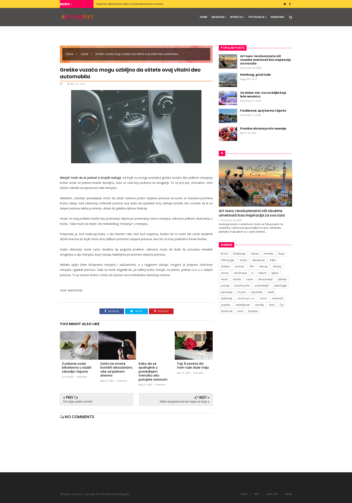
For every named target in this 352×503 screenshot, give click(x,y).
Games (255, 253)
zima (272, 305)
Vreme (243, 260)
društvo (225, 266)
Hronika (268, 253)
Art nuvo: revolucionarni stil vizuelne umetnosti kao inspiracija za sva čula (252, 213)
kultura (262, 273)
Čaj (281, 305)
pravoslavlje (262, 285)
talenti (263, 298)
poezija (225, 285)
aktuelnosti (258, 260)
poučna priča (242, 285)
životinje (253, 311)
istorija (225, 273)
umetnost (277, 298)
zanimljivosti (242, 305)
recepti (242, 292)
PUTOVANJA (256, 17)
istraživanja (240, 273)
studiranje (226, 298)
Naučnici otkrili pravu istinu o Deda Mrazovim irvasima (130, 4)
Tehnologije (227, 260)
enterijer (240, 266)
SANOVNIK (277, 17)
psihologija (280, 285)
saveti (85, 54)
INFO (257, 494)
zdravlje (259, 305)
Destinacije (239, 253)
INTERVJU (236, 17)
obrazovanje (265, 279)
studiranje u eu (246, 298)
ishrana (277, 266)
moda (224, 279)
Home (70, 54)
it (252, 273)
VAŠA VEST (272, 494)
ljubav (275, 273)
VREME (288, 494)
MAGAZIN (217, 17)
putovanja (226, 292)
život (240, 311)
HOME (203, 17)
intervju (263, 266)
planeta (282, 279)
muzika (237, 279)
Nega (281, 253)
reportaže (256, 292)
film (252, 266)
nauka (249, 279)
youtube (225, 305)
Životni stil (226, 311)
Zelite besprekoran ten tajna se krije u (184, 401)
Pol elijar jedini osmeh (77, 401)
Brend (224, 253)
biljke (273, 260)
